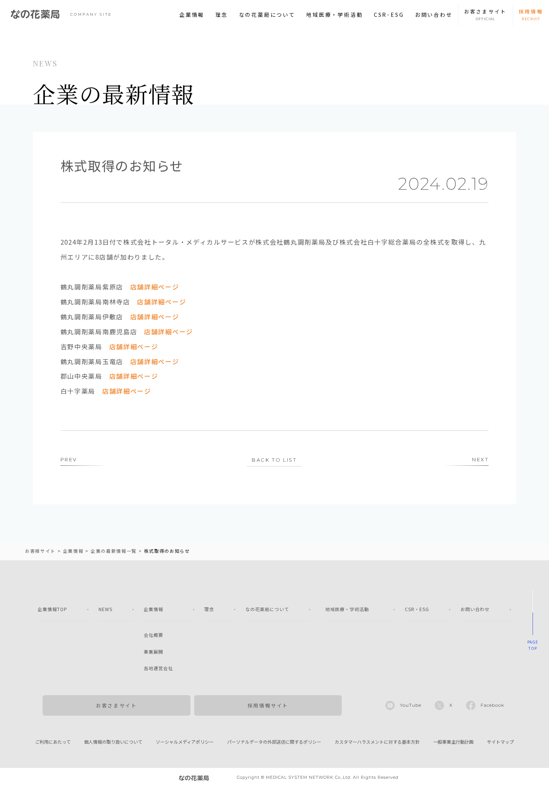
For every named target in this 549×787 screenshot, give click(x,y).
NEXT (480, 459)
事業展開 (153, 651)
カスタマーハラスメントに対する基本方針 (377, 741)
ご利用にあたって (53, 741)
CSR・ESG (417, 609)
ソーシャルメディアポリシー (185, 741)
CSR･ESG (389, 14)
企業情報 (191, 14)
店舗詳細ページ (154, 286)
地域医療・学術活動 (334, 14)
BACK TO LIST (274, 460)
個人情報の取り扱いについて (113, 741)
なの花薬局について (267, 14)
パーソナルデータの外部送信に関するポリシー (274, 741)
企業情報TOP (52, 609)
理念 (221, 14)
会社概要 (153, 635)
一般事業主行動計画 (453, 741)
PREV (69, 459)
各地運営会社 (158, 668)
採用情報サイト (268, 705)
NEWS (105, 609)
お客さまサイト (116, 705)
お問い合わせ (434, 14)
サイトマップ (500, 741)
